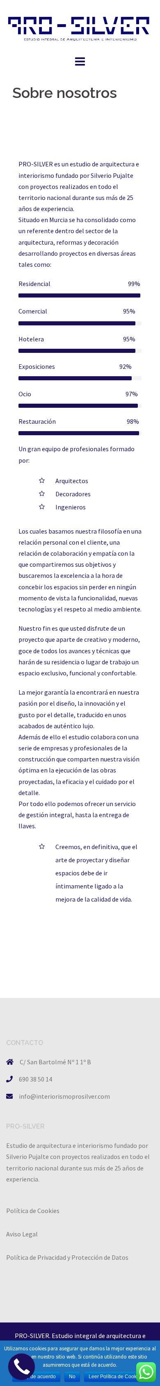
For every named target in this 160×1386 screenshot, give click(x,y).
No (72, 1376)
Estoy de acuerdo (36, 1376)
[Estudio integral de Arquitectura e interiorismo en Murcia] (80, 26)
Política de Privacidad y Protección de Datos (67, 1257)
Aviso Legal (22, 1234)
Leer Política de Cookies (116, 1376)
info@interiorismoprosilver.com (64, 1096)
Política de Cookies (32, 1211)
